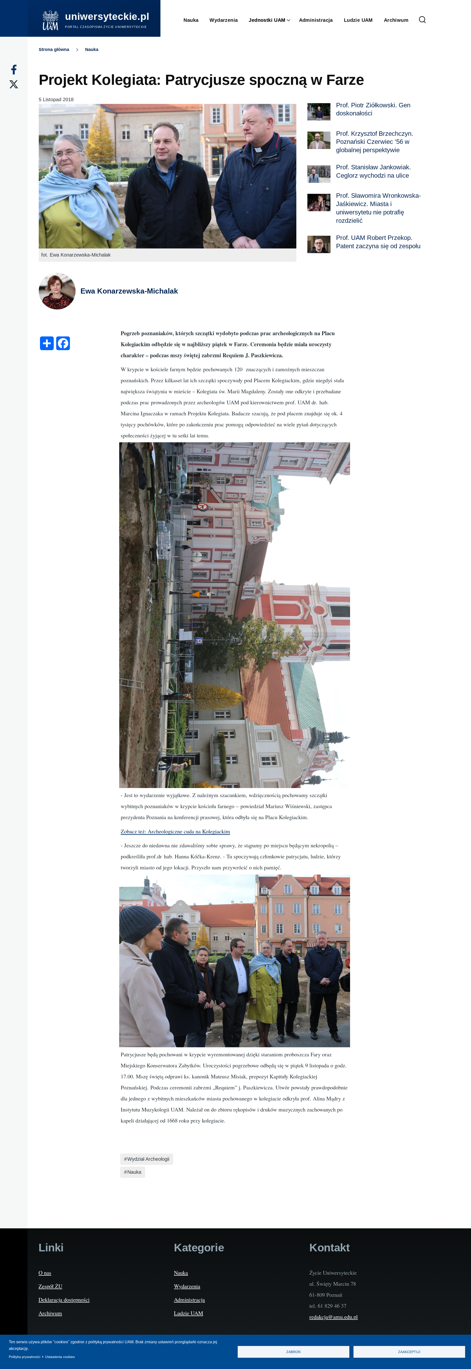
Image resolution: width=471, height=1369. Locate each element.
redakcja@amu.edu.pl (333, 1316)
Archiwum (50, 1313)
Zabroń (293, 1352)
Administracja (189, 1299)
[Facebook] (14, 69)
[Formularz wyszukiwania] (422, 20)
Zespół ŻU (50, 1286)
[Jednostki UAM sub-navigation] (292, 20)
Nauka (91, 49)
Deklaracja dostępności (64, 1299)
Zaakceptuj (409, 1352)
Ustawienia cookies (60, 1357)
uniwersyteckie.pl (107, 16)
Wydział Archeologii (148, 1159)
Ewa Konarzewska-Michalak (129, 291)
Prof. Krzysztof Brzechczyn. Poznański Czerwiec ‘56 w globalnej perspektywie (374, 142)
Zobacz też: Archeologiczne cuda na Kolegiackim (175, 831)
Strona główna (54, 49)
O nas (45, 1272)
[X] (14, 84)
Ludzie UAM (188, 1313)
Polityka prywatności (24, 1357)
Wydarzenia (187, 1286)
